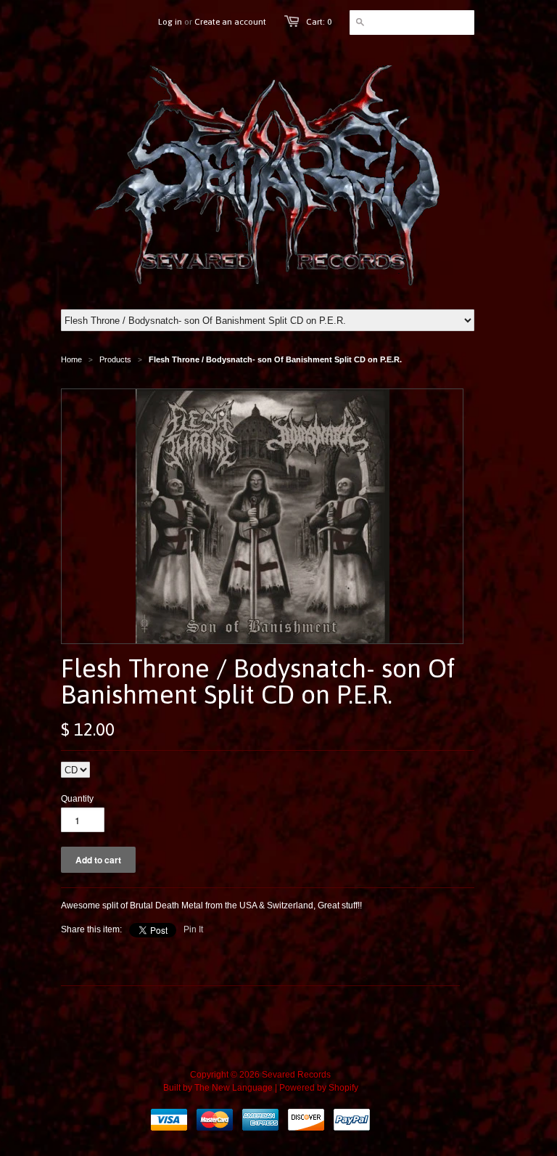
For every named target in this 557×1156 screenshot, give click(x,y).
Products (115, 359)
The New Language (233, 1088)
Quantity (77, 799)
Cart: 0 (318, 22)
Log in (170, 22)
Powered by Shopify (318, 1088)
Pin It (193, 929)
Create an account (230, 22)
